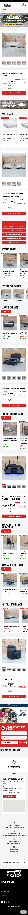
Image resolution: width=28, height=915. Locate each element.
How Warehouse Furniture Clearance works (11, 862)
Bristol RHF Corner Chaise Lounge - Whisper (11, 625)
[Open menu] (2, 5)
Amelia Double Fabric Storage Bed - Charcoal (10, 332)
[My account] (26, 5)
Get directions (9, 796)
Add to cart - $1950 (14, 213)
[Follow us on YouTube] (8, 902)
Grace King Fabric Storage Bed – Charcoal (13, 388)
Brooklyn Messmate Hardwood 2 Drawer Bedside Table (8, 271)
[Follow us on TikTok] (6, 902)
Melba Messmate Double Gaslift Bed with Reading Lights (10, 440)
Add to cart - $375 (14, 696)
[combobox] (13, 10)
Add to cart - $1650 (14, 93)
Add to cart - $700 (14, 405)
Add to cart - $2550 (14, 516)
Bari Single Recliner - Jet (9, 679)
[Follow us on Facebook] (2, 902)
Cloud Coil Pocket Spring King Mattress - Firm (10, 135)
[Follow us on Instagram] (4, 902)
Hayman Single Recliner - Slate (10, 590)
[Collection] (14, 20)
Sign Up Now (22, 742)
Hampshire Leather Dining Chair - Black (8, 552)
